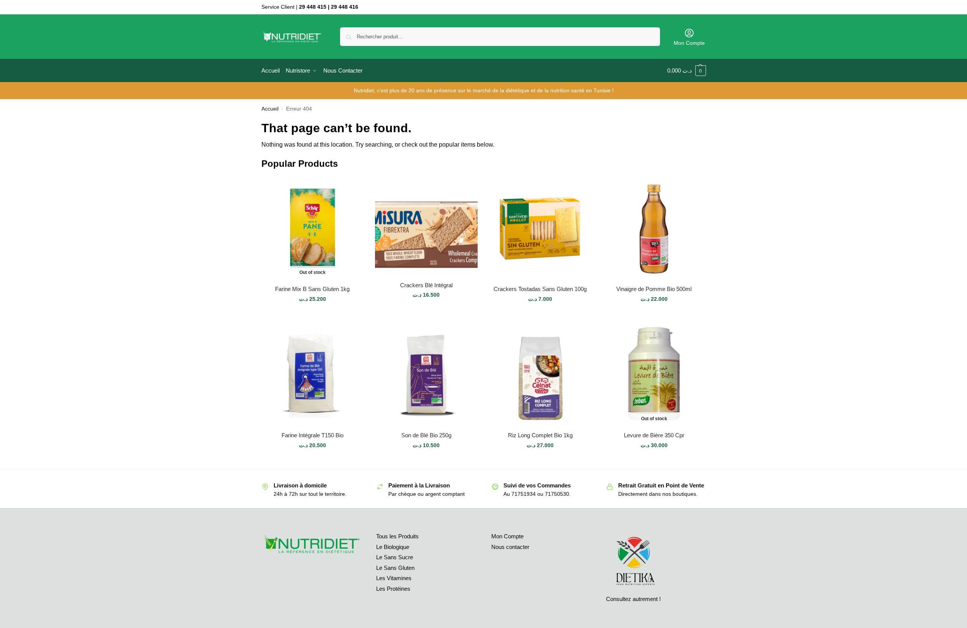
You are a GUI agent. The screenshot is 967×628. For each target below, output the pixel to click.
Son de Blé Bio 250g (426, 435)
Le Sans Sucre (394, 557)
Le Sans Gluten (395, 568)
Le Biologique (392, 547)
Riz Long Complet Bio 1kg (540, 435)
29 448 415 (312, 7)
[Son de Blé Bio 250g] (426, 374)
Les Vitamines (393, 578)
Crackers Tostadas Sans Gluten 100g (540, 289)
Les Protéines (393, 588)
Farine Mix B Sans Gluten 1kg (312, 289)
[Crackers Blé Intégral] (426, 226)
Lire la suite (312, 315)
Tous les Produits (397, 536)
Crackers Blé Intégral (426, 285)
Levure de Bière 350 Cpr (654, 435)
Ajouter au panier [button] (426, 311)
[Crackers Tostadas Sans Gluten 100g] (540, 228)
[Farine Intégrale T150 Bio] (312, 374)
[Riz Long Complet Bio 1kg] (540, 374)
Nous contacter (510, 547)
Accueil (270, 109)
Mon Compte (689, 43)
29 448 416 (344, 7)
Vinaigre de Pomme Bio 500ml (654, 289)
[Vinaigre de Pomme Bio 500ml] (654, 228)
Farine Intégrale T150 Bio (312, 435)
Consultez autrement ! (633, 599)
